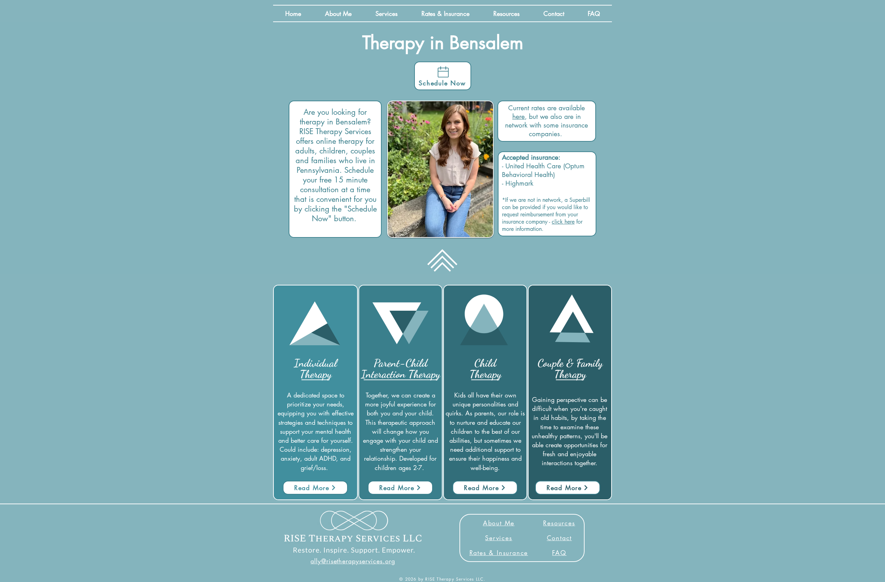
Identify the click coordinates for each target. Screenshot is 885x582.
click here (563, 221)
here (518, 116)
